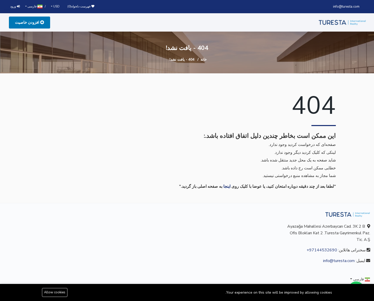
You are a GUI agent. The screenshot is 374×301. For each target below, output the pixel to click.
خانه (203, 59)
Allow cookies (54, 292)
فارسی (32, 6)
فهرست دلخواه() (79, 6)
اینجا (227, 186)
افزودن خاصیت (27, 22)
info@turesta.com (346, 6)
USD (56, 6)
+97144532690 (322, 250)
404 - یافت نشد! (181, 59)
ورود (13, 6)
